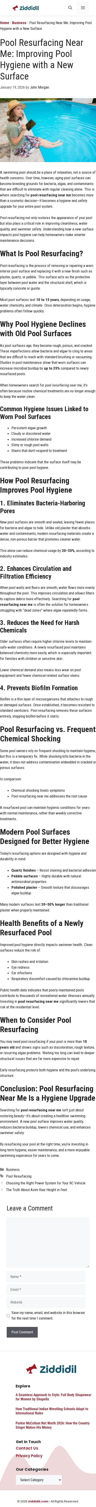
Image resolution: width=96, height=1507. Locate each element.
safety (19, 1133)
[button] (70, 7)
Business (19, 22)
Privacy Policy (29, 1455)
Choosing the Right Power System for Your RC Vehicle (46, 1183)
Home (4, 22)
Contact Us (27, 1448)
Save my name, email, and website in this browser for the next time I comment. (48, 1315)
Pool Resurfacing (18, 1176)
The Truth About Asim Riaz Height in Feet (36, 1190)
